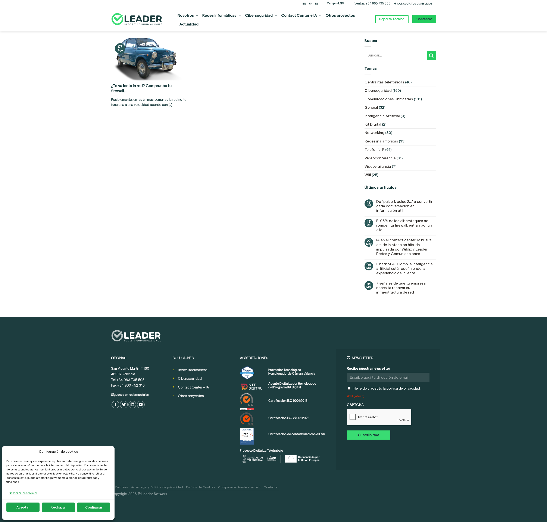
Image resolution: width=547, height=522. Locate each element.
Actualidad (189, 24)
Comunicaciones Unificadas (389, 99)
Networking (374, 132)
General (371, 107)
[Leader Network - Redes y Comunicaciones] (136, 19)
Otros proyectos (340, 15)
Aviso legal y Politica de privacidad (157, 487)
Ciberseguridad (259, 15)
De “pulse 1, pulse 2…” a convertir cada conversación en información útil (404, 206)
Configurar (93, 507)
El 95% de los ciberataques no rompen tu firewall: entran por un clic (404, 225)
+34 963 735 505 (378, 3)
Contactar (271, 487)
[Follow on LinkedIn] (132, 404)
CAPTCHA (355, 405)
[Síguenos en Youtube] (141, 404)
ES (316, 3)
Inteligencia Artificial (382, 116)
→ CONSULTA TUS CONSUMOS (413, 3)
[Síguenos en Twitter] (124, 404)
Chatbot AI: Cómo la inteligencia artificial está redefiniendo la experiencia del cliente (404, 268)
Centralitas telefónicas (384, 82)
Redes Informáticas (219, 15)
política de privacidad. (404, 388)
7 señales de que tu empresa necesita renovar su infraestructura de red (401, 287)
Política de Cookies (200, 487)
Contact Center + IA (299, 15)
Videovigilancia (378, 166)
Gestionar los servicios (23, 493)
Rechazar (58, 507)
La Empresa (119, 487)
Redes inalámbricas (381, 141)
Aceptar (22, 507)
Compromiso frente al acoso (239, 487)
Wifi (368, 175)
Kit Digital (373, 124)
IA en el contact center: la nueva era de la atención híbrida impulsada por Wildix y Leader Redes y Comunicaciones (404, 247)
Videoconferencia (380, 158)
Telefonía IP (374, 149)
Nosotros (186, 15)
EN (304, 3)
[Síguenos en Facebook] (115, 404)
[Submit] (431, 55)
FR (310, 3)
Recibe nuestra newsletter (368, 368)
